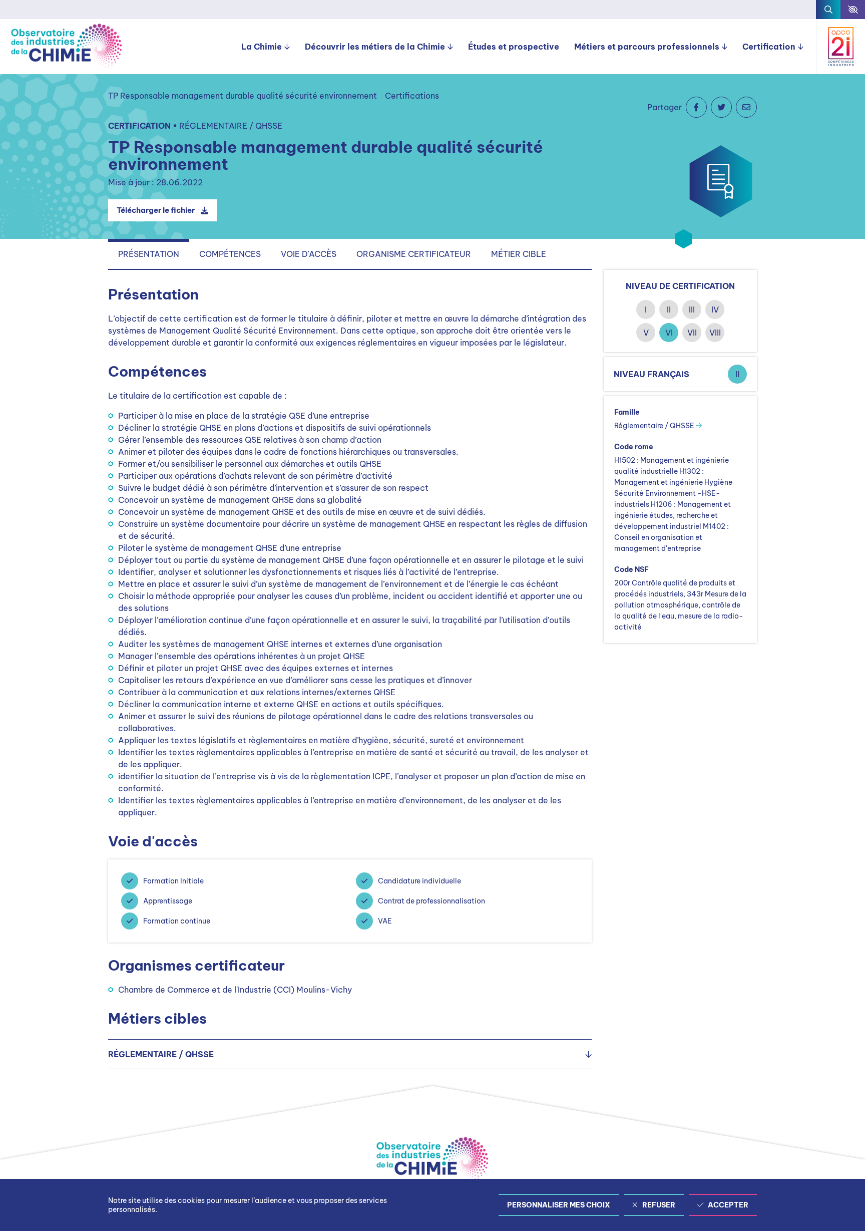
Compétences (230, 254)
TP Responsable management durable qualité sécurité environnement (242, 96)
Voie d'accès (308, 254)
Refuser (658, 1204)
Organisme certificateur (413, 254)
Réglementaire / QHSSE (655, 425)
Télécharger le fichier (156, 210)
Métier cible (518, 254)
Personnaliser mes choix (558, 1204)
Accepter (728, 1204)
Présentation (148, 254)
